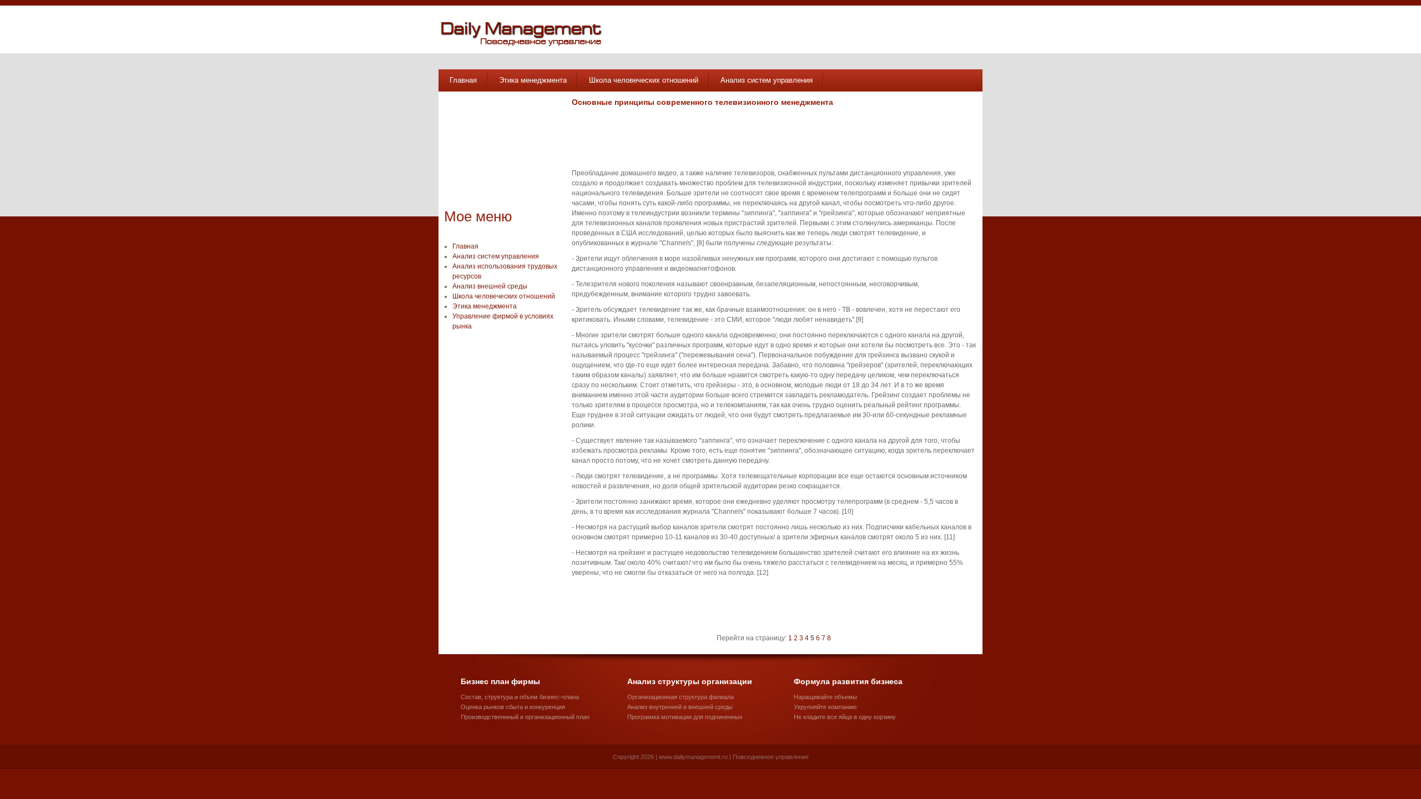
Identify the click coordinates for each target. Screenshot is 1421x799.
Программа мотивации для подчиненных (685, 717)
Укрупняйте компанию (825, 707)
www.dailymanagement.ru (693, 757)
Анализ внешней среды (489, 286)
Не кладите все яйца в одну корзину (845, 717)
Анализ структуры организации (689, 681)
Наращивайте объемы (825, 697)
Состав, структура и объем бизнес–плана (520, 697)
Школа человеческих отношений (643, 80)
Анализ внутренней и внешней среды (680, 707)
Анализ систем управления (766, 80)
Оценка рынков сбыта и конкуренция (513, 707)
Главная (463, 80)
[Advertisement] (499, 152)
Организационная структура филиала (680, 697)
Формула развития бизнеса (848, 681)
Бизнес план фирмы (500, 681)
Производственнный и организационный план (525, 717)
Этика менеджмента (533, 80)
